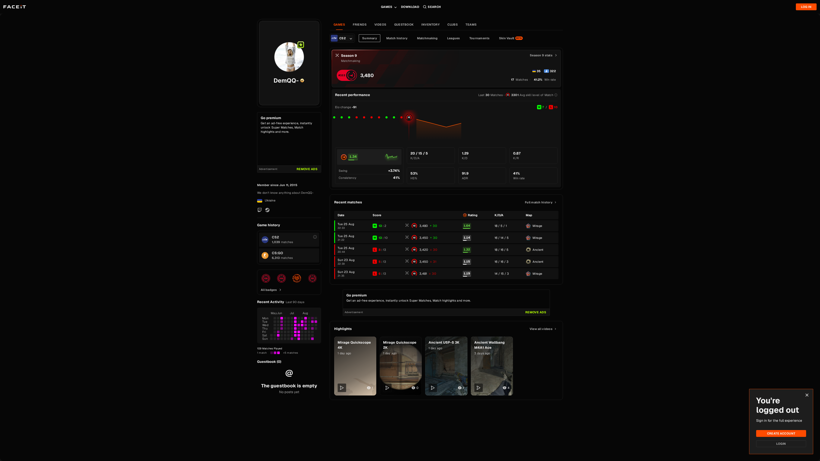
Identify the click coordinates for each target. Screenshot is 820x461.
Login (781, 444)
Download (410, 7)
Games (386, 7)
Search (434, 7)
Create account (781, 433)
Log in (806, 7)
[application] (446, 127)
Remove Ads (307, 169)
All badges (269, 290)
